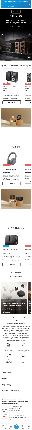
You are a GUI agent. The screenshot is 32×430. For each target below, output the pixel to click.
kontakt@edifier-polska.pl (13, 410)
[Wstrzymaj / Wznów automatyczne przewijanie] (29, 57)
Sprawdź (14, 27)
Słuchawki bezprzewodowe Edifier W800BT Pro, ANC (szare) (11, 168)
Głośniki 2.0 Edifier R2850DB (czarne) (9, 87)
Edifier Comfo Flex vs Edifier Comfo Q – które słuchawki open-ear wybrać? (13, 305)
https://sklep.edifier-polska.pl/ (11, 401)
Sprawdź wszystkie (15, 138)
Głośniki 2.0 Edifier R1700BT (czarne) (9, 250)
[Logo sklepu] (16, 426)
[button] (2, 34)
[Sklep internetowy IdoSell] (16, 420)
